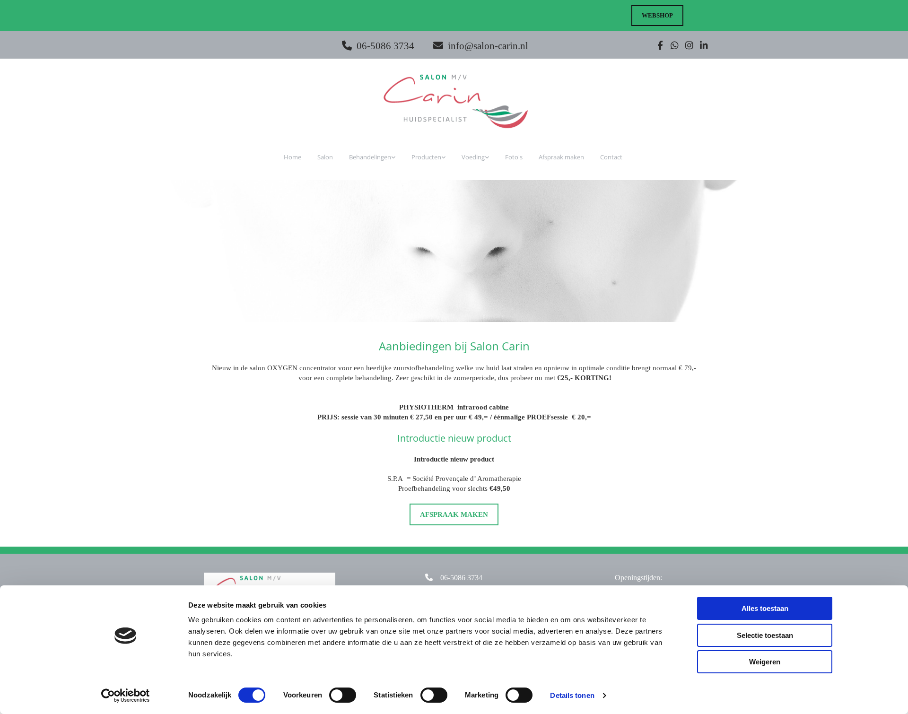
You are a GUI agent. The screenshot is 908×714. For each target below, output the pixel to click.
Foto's (514, 157)
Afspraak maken (561, 157)
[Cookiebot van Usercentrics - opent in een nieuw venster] (125, 695)
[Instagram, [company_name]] (689, 45)
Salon (325, 157)
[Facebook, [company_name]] (660, 45)
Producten (426, 157)
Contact (611, 157)
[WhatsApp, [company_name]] (675, 45)
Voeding (473, 157)
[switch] (342, 695)
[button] (657, 15)
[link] (373, 157)
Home (292, 157)
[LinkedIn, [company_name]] (704, 45)
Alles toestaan (765, 608)
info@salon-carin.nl (488, 46)
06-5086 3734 (385, 46)
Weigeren (764, 662)
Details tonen (572, 695)
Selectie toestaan (765, 635)
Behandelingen (370, 157)
